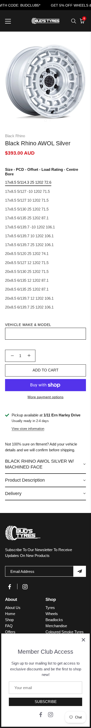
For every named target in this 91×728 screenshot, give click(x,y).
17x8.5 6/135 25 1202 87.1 (27, 218)
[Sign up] (79, 571)
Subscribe (46, 701)
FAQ (9, 626)
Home (10, 614)
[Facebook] (40, 714)
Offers (10, 632)
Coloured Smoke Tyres (65, 632)
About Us (12, 607)
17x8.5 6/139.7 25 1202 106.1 (29, 245)
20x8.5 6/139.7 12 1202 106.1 (29, 298)
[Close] (83, 639)
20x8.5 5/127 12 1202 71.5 (27, 263)
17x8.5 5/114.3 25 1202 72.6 (28, 182)
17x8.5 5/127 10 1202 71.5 (27, 200)
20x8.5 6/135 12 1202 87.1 (27, 280)
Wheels (52, 614)
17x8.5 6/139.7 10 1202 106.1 (29, 236)
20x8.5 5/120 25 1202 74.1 (27, 253)
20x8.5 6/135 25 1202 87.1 (27, 289)
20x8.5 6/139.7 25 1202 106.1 (29, 307)
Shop (9, 620)
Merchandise (56, 626)
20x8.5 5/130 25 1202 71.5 (27, 271)
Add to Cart (45, 370)
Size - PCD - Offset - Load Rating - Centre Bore (41, 171)
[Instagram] (50, 714)
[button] (45, 464)
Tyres (50, 607)
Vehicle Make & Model (28, 325)
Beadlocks (54, 620)
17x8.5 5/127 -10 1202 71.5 (27, 191)
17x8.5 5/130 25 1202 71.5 (27, 209)
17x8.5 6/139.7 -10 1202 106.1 (30, 227)
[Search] (73, 21)
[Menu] (8, 21)
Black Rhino (15, 136)
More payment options (45, 397)
